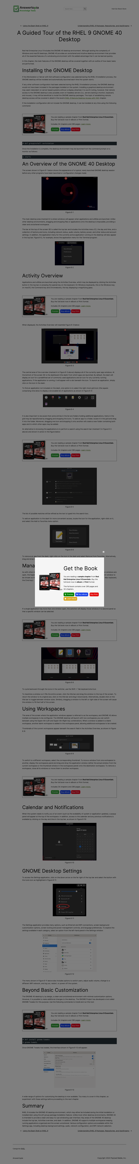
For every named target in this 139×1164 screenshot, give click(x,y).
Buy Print (94, 594)
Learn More (71, 599)
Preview (70, 594)
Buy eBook (83, 594)
